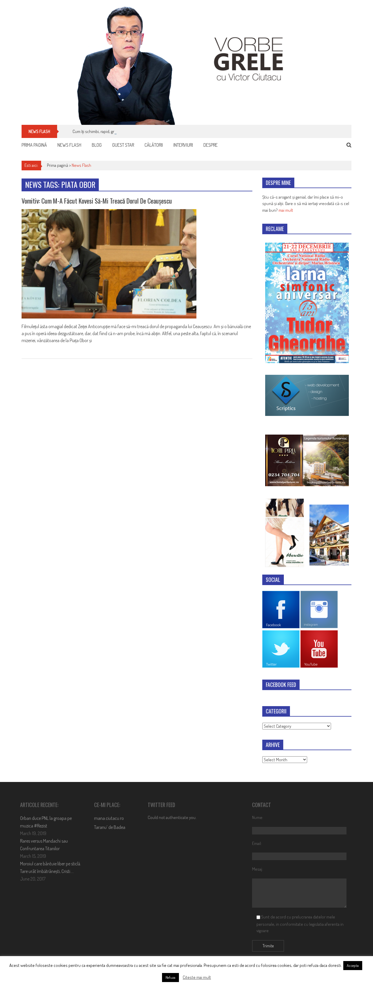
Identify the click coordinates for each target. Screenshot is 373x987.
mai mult (286, 210)
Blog (97, 145)
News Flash (69, 145)
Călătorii (154, 145)
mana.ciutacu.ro (109, 818)
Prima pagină (34, 145)
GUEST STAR (123, 145)
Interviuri (183, 145)
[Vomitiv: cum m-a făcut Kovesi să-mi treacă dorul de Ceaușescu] (137, 263)
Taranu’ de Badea (109, 827)
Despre (210, 145)
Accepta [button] (353, 965)
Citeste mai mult (197, 977)
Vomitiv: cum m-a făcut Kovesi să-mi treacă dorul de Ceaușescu (97, 200)
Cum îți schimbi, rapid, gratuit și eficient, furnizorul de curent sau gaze (133, 131)
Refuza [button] (170, 977)
